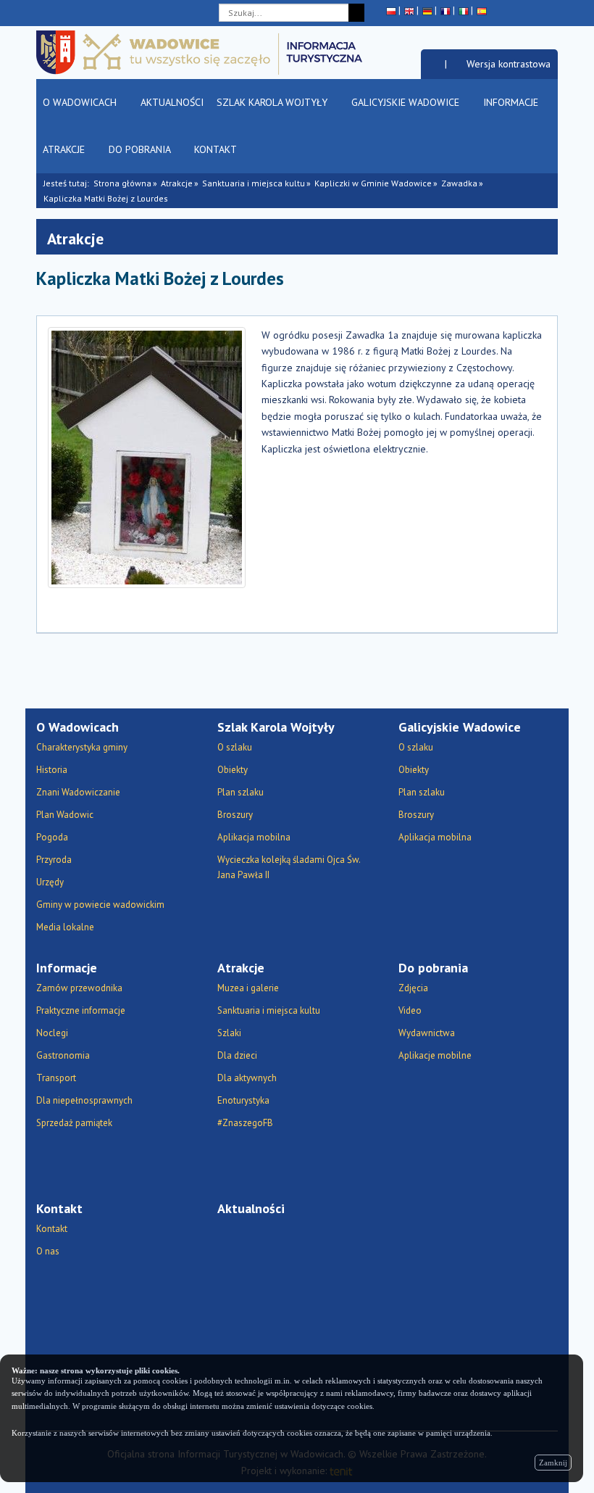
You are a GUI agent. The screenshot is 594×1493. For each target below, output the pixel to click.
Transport (56, 1078)
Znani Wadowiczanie (78, 792)
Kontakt (216, 149)
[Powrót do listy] (526, 285)
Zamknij (553, 1462)
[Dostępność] (433, 63)
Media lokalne (65, 927)
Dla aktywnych (247, 1078)
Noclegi (52, 1033)
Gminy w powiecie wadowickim (100, 904)
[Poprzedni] (547, 285)
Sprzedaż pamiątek (74, 1123)
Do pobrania (141, 149)
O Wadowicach (81, 102)
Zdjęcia (413, 988)
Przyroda (54, 859)
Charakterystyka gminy (81, 747)
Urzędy (50, 882)
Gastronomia (63, 1055)
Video (410, 1010)
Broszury (235, 814)
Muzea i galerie (248, 988)
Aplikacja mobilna (253, 837)
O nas (47, 1251)
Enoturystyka (243, 1100)
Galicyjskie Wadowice (406, 102)
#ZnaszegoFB (245, 1123)
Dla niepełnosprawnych (84, 1100)
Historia (51, 770)
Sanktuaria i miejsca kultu (253, 183)
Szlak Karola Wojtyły (273, 102)
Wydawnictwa (426, 1033)
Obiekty (232, 770)
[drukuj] (463, 285)
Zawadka (459, 183)
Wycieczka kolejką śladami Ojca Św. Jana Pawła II (288, 867)
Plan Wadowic (64, 814)
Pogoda (52, 837)
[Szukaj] (356, 13)
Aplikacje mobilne (435, 1055)
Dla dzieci (237, 1055)
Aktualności (172, 102)
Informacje (512, 102)
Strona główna (122, 183)
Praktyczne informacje (80, 1010)
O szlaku (234, 747)
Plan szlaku (240, 792)
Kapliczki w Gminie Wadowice (373, 183)
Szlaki (229, 1033)
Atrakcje (65, 149)
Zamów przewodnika (79, 988)
